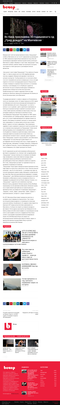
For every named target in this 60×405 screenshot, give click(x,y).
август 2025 (44, 185)
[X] (56, 3)
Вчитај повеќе (48, 80)
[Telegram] (24, 49)
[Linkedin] (17, 49)
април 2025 (44, 194)
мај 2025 (43, 191)
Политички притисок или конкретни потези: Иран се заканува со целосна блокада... (51, 72)
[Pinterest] (11, 49)
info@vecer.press (15, 393)
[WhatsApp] (14, 49)
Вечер (11, 43)
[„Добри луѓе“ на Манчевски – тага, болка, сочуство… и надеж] (8, 343)
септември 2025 (45, 183)
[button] (55, 11)
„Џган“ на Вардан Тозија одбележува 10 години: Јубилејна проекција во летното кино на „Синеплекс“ (33, 350)
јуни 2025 (43, 189)
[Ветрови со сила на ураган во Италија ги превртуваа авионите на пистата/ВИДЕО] (43, 55)
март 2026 (44, 169)
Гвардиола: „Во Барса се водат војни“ (30, 313)
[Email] (21, 49)
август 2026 (44, 158)
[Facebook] (52, 3)
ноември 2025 (44, 178)
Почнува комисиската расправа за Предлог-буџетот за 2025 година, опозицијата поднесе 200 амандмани (11, 315)
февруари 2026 (45, 171)
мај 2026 (43, 165)
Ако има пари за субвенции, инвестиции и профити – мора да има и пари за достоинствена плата (33, 385)
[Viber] (27, 49)
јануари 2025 (44, 200)
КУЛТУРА (8, 14)
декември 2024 (45, 202)
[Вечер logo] (13, 7)
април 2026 (44, 167)
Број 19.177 (48, 117)
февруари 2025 (45, 198)
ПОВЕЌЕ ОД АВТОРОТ (23, 336)
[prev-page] (4, 357)
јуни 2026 (43, 163)
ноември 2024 (44, 205)
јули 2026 (43, 160)
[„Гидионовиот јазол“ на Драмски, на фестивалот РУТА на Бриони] (20, 343)
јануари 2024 (44, 207)
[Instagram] (54, 3)
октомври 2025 (45, 180)
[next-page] (6, 357)
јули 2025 (43, 187)
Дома (4, 14)
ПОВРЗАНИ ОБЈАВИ (9, 336)
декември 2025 (45, 176)
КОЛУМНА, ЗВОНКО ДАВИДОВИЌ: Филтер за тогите (30, 266)
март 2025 (44, 196)
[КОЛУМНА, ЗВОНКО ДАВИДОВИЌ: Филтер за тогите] (24, 393)
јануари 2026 (44, 174)
